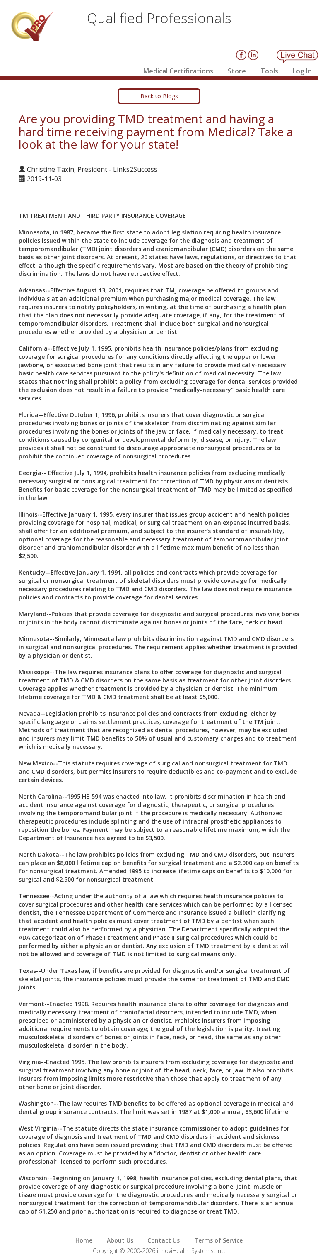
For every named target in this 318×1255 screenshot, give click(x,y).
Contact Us (163, 1240)
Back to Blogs (159, 96)
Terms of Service (218, 1240)
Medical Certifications (178, 71)
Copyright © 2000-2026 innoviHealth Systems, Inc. (159, 1251)
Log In (302, 71)
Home (83, 1240)
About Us (120, 1240)
